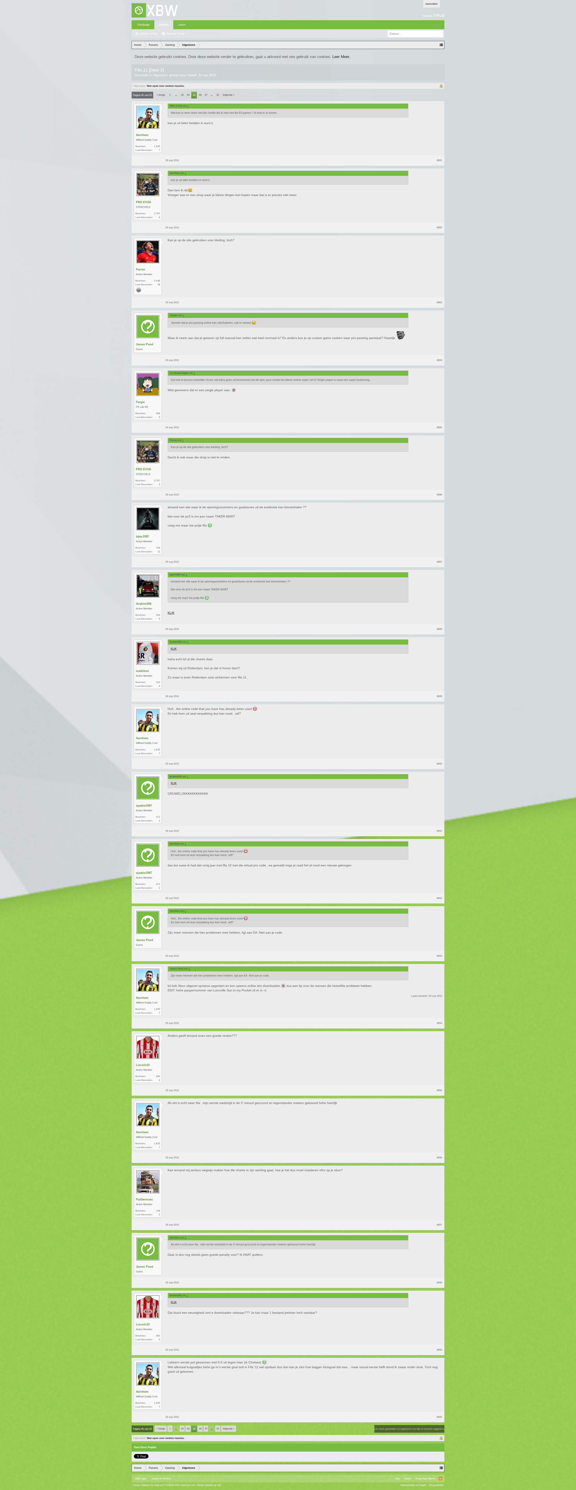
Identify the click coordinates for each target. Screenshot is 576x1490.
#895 (439, 1090)
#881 (439, 160)
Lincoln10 (143, 1065)
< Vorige (160, 95)
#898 (439, 1282)
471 (158, 817)
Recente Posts (175, 33)
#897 (439, 1224)
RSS (440, 1478)
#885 (439, 427)
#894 (439, 1023)
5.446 (157, 280)
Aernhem (142, 135)
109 (158, 1210)
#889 (439, 696)
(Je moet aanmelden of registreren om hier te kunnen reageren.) (409, 1429)
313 (158, 682)
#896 (439, 1157)
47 (206, 95)
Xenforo (167, 1478)
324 (158, 615)
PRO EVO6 (143, 202)
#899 (439, 1349)
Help (397, 1478)
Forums (164, 24)
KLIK (171, 613)
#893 (439, 956)
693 (158, 1076)
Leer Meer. (341, 56)
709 (158, 547)
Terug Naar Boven (425, 1478)
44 (188, 95)
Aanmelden (431, 3)
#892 (439, 898)
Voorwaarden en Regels (413, 1485)
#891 (439, 831)
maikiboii (142, 671)
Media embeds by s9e (209, 1485)
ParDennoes (144, 1199)
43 (182, 95)
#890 (439, 763)
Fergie (140, 402)
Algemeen (160, 75)
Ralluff (191, 75)
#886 (439, 494)
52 (217, 95)
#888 (439, 629)
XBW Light (140, 1478)
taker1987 (142, 536)
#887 (439, 561)
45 (194, 95)
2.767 (157, 213)
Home (407, 1478)
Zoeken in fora (149, 33)
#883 (439, 302)
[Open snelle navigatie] (441, 45)
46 (200, 95)
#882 (439, 227)
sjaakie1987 (144, 805)
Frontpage (143, 24)
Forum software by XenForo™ (164, 1485)
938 (158, 413)
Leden (182, 24)
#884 (439, 360)
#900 (439, 1417)
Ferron (140, 269)
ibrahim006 (143, 603)
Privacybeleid (436, 1485)
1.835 (157, 146)
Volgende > (228, 95)
